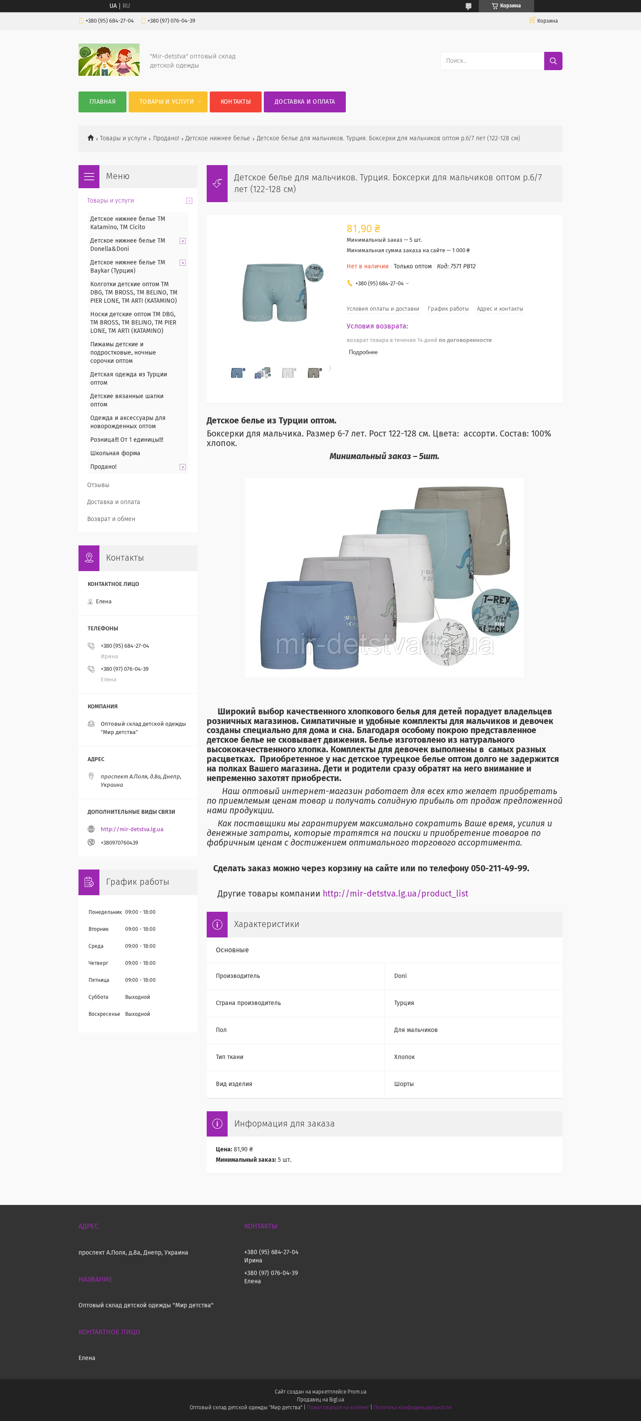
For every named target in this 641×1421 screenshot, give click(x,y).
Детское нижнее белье (217, 138)
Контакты (236, 102)
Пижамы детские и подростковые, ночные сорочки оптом (123, 353)
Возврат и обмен (111, 519)
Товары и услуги (167, 102)
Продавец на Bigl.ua (320, 1400)
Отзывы (98, 485)
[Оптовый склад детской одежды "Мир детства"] (109, 74)
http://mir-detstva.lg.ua (132, 829)
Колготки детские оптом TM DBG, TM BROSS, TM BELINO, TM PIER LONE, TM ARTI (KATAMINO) (133, 292)
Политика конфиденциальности (412, 1408)
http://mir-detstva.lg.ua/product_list (395, 894)
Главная (102, 102)
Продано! (166, 138)
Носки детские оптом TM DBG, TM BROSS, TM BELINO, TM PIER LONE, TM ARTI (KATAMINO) (133, 322)
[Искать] (553, 61)
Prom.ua (357, 1392)
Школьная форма (115, 453)
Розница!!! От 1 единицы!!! (126, 440)
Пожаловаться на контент (337, 1408)
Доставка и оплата (305, 102)
